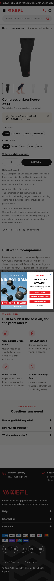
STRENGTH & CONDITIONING (40, 297)
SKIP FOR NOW (39, 305)
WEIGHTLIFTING (40, 292)
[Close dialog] (51, 274)
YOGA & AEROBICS (40, 301)
